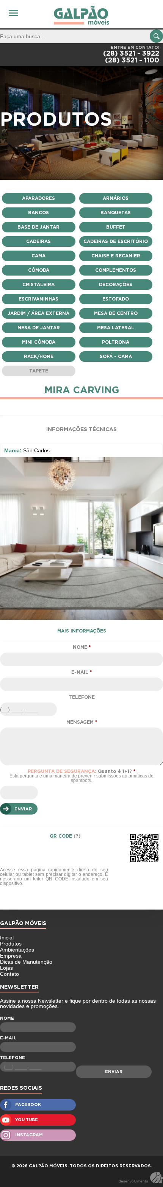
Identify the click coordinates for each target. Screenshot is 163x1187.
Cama (38, 256)
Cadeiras (38, 241)
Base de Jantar (38, 227)
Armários (116, 198)
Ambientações (17, 950)
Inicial (7, 938)
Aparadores (38, 198)
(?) (77, 836)
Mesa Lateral (115, 328)
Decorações (115, 284)
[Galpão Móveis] (81, 15)
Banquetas (115, 212)
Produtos (11, 944)
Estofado (115, 299)
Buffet (115, 227)
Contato (9, 974)
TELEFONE (82, 697)
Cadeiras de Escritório (115, 241)
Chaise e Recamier (115, 256)
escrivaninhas (38, 299)
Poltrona (115, 342)
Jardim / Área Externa (38, 313)
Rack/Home (38, 356)
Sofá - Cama (116, 356)
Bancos (38, 212)
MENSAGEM (81, 722)
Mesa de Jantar (38, 328)
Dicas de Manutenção (26, 962)
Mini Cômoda (38, 342)
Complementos (115, 270)
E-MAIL (81, 672)
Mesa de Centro (116, 313)
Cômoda (38, 270)
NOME (82, 647)
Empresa (11, 956)
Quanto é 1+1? (81, 776)
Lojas (6, 968)
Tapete (38, 371)
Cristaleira (38, 284)
